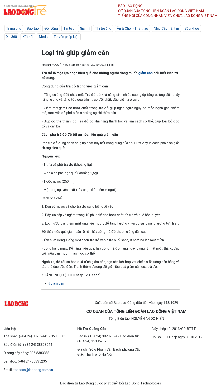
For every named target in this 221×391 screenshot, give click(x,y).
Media (43, 37)
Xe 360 (11, 37)
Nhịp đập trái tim (166, 28)
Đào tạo (33, 28)
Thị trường (103, 28)
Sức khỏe (192, 28)
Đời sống (51, 28)
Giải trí (85, 28)
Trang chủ (13, 28)
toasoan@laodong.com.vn (33, 370)
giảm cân (145, 73)
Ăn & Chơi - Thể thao (132, 28)
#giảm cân (56, 283)
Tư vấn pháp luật (66, 37)
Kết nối (27, 37)
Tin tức (68, 28)
